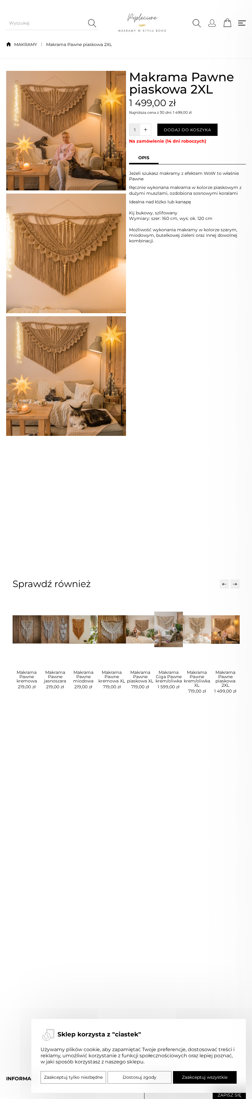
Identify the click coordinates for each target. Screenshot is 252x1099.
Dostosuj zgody (139, 1077)
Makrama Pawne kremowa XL (111, 676)
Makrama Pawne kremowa (27, 676)
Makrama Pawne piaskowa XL (140, 676)
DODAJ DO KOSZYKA (187, 129)
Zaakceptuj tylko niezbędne (73, 1077)
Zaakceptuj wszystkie (204, 1077)
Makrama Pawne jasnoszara (55, 676)
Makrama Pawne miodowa (83, 676)
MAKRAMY (25, 44)
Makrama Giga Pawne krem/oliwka (169, 676)
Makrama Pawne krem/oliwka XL (197, 678)
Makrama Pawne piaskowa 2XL (79, 44)
